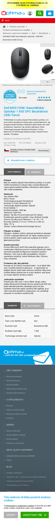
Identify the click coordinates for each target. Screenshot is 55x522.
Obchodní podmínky (13, 376)
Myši (33, 33)
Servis (10, 424)
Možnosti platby (12, 385)
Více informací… (44, 151)
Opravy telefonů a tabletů (15, 435)
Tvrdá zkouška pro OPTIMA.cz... (18, 485)
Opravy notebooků (13, 431)
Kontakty (9, 418)
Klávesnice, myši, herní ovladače (15, 33)
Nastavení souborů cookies (16, 414)
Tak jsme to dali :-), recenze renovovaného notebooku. (26, 477)
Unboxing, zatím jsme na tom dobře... (20, 481)
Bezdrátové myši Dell (21, 138)
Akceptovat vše (32, 515)
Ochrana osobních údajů (15, 410)
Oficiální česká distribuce (15, 393)
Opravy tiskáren (12, 439)
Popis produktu (33, 306)
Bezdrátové (43, 33)
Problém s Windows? (14, 473)
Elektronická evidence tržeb (16, 389)
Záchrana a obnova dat (15, 443)
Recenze (9, 406)
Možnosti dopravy (13, 381)
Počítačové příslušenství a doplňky (16, 30)
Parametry (35, 172)
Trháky (8, 460)
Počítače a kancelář (17, 27)
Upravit (10, 515)
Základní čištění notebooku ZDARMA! (20, 456)
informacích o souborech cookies (20, 506)
